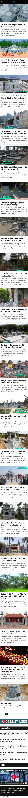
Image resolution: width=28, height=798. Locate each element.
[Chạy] (2, 783)
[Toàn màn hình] (26, 783)
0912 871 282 (10, 792)
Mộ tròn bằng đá (7, 703)
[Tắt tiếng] (23, 783)
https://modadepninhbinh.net (16, 790)
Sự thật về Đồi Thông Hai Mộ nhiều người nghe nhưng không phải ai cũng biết (13, 596)
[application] (14, 777)
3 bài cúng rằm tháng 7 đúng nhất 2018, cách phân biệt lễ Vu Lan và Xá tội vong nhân (13, 669)
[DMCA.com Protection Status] (4, 797)
